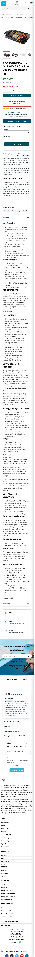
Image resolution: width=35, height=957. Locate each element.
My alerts (3, 831)
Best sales (4, 855)
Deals (2, 858)
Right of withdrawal (6, 844)
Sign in (3, 825)
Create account (5, 828)
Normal (25, 211)
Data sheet (6, 604)
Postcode (7, 136)
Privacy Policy (5, 841)
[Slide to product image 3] (23, 55)
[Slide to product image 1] (6, 55)
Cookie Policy (5, 838)
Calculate (16, 144)
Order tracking (5, 822)
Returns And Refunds (7, 913)
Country (6, 129)
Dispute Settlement (6, 847)
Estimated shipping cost (8, 896)
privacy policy (18, 662)
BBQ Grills (6, 211)
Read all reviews (17, 770)
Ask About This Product (17, 121)
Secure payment (5, 908)
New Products (5, 861)
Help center (4, 887)
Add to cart (17, 96)
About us (3, 884)
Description (7, 217)
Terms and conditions (7, 916)
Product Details (8, 598)
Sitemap (3, 876)
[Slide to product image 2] (14, 55)
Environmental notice (7, 890)
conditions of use (22, 659)
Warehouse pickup (6, 899)
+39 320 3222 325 (18, 938)
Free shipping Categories (8, 893)
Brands (3, 864)
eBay (9, 743)
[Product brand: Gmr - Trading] (5, 74)
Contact (3, 870)
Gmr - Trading (16, 211)
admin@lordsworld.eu (18, 939)
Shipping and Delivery (7, 911)
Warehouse (4, 873)
